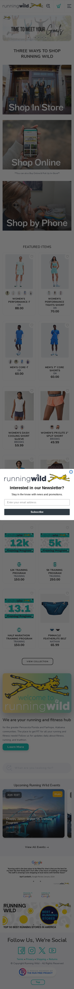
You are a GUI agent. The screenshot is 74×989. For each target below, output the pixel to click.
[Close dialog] (71, 472)
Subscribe (37, 512)
